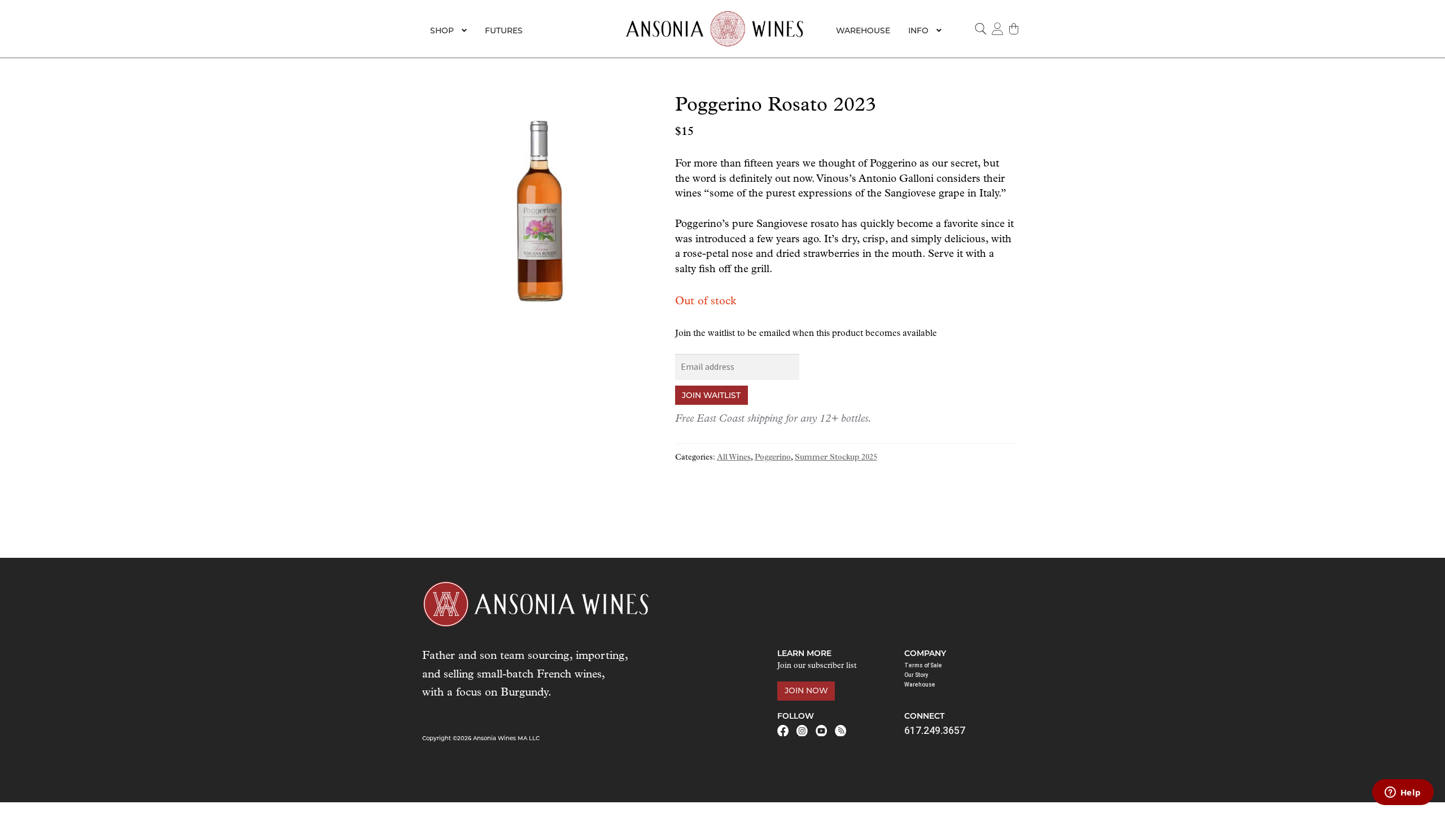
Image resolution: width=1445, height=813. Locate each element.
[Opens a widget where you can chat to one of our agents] (1403, 793)
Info (918, 30)
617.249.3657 (934, 730)
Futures (504, 30)
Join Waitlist (711, 395)
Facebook (783, 730)
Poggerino (773, 457)
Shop (442, 30)
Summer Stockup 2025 (836, 457)
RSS (840, 730)
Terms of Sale (923, 665)
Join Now (806, 690)
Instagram (802, 730)
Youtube (821, 730)
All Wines (734, 457)
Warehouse (863, 30)
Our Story (916, 675)
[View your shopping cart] (1014, 28)
